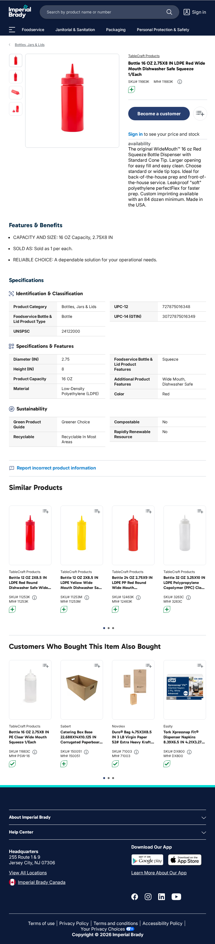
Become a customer (159, 113)
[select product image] (15, 60)
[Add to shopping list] (45, 511)
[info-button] (179, 81)
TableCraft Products (144, 56)
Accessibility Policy (162, 923)
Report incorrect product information (56, 468)
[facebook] (134, 896)
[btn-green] (12, 763)
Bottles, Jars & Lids (30, 45)
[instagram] (148, 896)
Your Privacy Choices (103, 929)
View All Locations (28, 872)
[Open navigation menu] (12, 30)
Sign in (135, 134)
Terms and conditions (116, 923)
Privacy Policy (74, 923)
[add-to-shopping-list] (200, 114)
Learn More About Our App (159, 872)
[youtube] (176, 896)
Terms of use (41, 923)
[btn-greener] (131, 89)
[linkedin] (161, 896)
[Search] (169, 12)
